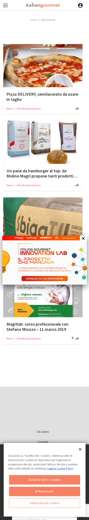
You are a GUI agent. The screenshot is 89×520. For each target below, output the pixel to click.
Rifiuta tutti (44, 491)
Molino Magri (48, 19)
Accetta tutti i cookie (44, 480)
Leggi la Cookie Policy (60, 468)
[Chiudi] (80, 449)
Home (33, 19)
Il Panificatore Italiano (29, 108)
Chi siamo (43, 432)
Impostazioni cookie (44, 503)
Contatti (43, 442)
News (9, 108)
